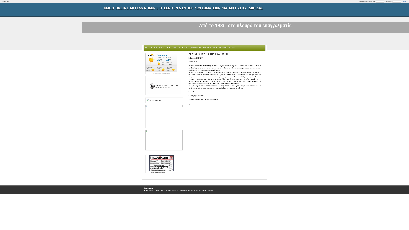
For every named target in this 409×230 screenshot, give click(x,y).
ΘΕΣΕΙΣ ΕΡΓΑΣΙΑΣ (173, 48)
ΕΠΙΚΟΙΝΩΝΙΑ (223, 48)
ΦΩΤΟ (215, 48)
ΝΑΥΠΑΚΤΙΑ (185, 48)
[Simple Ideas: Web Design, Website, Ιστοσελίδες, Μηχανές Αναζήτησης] (251, 190)
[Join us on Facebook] (154, 100)
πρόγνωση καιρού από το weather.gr (161, 73)
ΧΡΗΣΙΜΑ (206, 48)
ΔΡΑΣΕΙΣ (162, 48)
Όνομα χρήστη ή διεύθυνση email (367, 1)
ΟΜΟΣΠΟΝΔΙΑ (152, 48)
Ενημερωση (195, 48)
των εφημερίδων (161, 172)
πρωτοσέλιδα (155, 172)
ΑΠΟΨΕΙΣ (232, 48)
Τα (151, 172)
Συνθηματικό (389, 1)
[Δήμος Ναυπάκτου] (164, 85)
